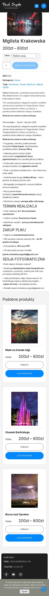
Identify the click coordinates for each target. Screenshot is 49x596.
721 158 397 (18, 567)
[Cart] (43, 5)
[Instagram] (20, 574)
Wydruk (31, 84)
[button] (37, 6)
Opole (17, 80)
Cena (7, 55)
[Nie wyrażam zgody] (43, 589)
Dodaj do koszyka (25, 65)
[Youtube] (13, 574)
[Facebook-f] (6, 574)
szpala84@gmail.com (20, 561)
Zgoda (25, 591)
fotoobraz (13, 84)
